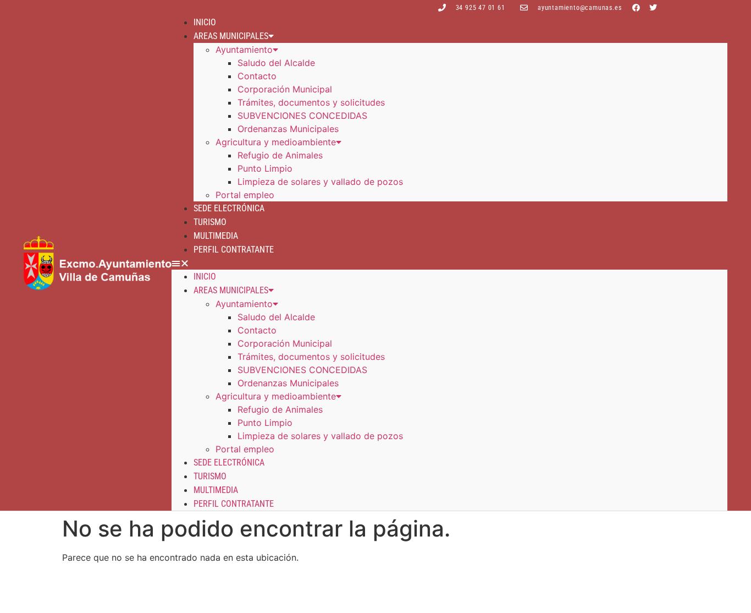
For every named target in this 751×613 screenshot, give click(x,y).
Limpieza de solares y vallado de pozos (320, 181)
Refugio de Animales (280, 155)
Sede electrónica (229, 208)
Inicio (205, 22)
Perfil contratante (234, 249)
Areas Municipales (231, 36)
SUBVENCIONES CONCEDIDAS (302, 115)
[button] (449, 263)
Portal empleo (245, 194)
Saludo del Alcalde (276, 62)
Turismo (210, 222)
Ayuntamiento (244, 49)
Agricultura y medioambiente (276, 141)
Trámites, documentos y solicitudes (311, 102)
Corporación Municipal (285, 89)
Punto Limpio (265, 168)
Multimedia (216, 236)
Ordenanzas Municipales (288, 128)
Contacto (257, 75)
